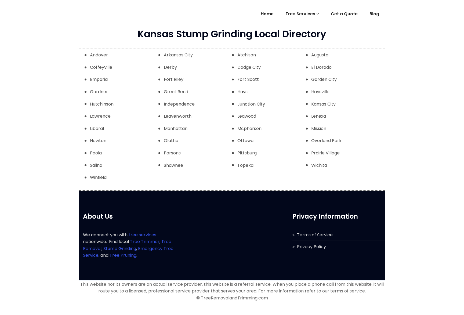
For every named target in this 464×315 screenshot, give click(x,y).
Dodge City (249, 67)
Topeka (245, 165)
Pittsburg (247, 153)
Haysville (320, 92)
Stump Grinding (119, 248)
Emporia (99, 79)
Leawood (246, 116)
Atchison (246, 55)
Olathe (171, 140)
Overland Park (326, 140)
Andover (99, 55)
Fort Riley (173, 79)
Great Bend (176, 92)
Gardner (99, 92)
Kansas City (323, 104)
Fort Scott (248, 79)
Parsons (172, 153)
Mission (318, 128)
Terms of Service (315, 235)
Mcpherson (249, 128)
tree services (142, 235)
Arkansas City (178, 55)
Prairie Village (325, 153)
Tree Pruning (123, 255)
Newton (98, 140)
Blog (374, 14)
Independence (179, 104)
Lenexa (318, 116)
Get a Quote (344, 14)
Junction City (251, 104)
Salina (96, 165)
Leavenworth (177, 116)
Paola (96, 153)
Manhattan (175, 128)
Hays (242, 92)
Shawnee (173, 165)
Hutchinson (102, 104)
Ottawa (245, 140)
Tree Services (300, 14)
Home (267, 14)
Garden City (324, 79)
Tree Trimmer (145, 241)
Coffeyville (101, 67)
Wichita (319, 165)
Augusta (319, 55)
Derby (170, 67)
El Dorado (321, 67)
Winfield (98, 177)
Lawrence (100, 116)
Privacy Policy (311, 247)
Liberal (97, 128)
